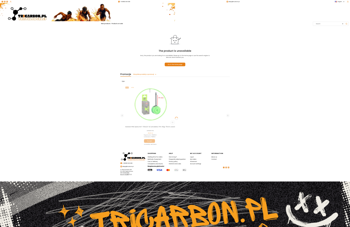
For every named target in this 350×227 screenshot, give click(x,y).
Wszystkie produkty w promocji (143, 74)
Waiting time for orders (155, 157)
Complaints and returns (155, 164)
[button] (346, 23)
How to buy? (173, 157)
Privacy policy (173, 161)
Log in (192, 157)
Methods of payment (154, 159)
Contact (214, 159)
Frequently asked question (177, 159)
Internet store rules (175, 164)
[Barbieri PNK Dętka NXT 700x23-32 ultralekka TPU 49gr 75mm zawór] (150, 105)
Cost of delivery (153, 161)
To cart (149, 141)
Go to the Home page (175, 64)
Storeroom (193, 161)
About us (214, 157)
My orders (193, 159)
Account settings (195, 164)
